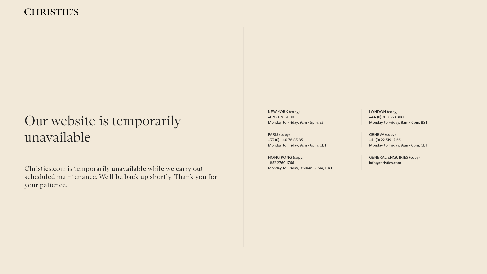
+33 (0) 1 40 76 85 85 (285, 140)
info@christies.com (385, 162)
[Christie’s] (51, 11)
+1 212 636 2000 (281, 117)
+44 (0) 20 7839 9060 (387, 117)
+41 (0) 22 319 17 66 (385, 140)
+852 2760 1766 (281, 162)
